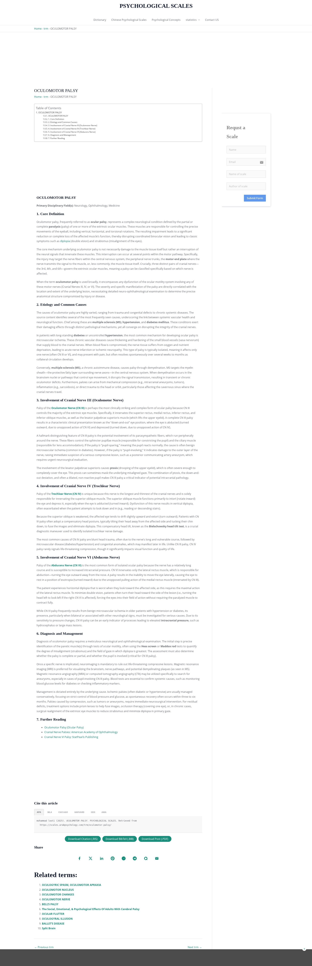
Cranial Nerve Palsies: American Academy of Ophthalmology (81, 732)
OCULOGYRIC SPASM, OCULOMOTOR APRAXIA (71, 885)
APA (39, 812)
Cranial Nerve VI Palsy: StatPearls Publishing (71, 737)
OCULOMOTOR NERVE (56, 899)
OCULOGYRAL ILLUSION (57, 918)
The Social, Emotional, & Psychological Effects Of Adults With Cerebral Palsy (90, 909)
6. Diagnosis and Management (62, 135)
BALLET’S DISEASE (53, 923)
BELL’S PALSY (50, 904)
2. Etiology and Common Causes (62, 122)
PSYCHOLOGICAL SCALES (156, 6)
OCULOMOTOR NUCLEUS (58, 890)
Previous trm (44, 947)
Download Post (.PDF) (155, 839)
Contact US (212, 20)
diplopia (65, 241)
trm (46, 28)
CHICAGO (63, 812)
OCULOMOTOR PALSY (50, 112)
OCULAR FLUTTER (53, 914)
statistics (191, 20)
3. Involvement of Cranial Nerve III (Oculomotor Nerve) (72, 125)
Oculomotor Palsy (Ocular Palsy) (64, 727)
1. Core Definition (56, 119)
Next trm (195, 947)
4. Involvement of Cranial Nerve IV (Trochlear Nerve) (71, 128)
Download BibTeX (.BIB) (120, 839)
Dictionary (99, 20)
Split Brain (49, 928)
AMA (104, 812)
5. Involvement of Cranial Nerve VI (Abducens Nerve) (71, 132)
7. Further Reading (56, 138)
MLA (49, 812)
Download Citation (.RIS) (83, 839)
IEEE (93, 812)
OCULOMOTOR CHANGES (58, 894)
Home (38, 28)
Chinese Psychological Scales (129, 20)
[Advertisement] (131, 55)
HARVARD (79, 812)
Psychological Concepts (166, 20)
